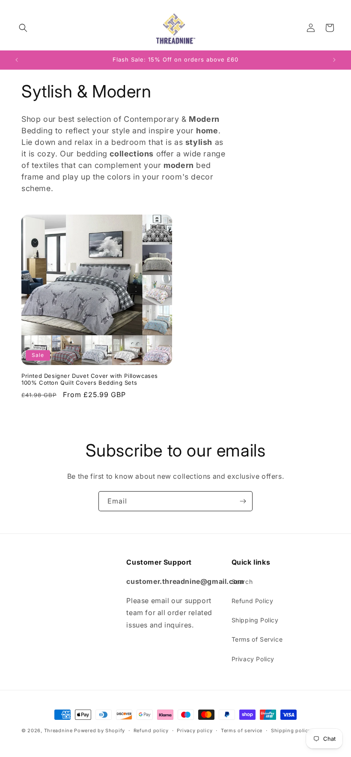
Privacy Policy (253, 659)
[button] (23, 27)
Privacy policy (194, 730)
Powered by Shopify (99, 730)
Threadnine (58, 730)
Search (242, 581)
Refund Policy (253, 600)
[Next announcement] (334, 59)
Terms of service (241, 730)
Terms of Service (257, 639)
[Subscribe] (242, 501)
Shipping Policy (255, 620)
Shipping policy (291, 730)
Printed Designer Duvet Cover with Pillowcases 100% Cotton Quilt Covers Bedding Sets (89, 379)
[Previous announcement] (16, 59)
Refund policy (151, 730)
